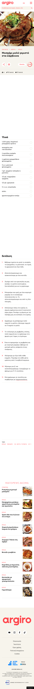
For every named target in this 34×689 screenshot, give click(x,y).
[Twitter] (14, 64)
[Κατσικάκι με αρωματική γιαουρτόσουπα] (27, 579)
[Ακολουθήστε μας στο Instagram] (14, 632)
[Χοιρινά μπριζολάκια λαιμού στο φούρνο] (27, 529)
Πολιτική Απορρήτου (17, 651)
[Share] (4, 64)
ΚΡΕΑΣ (20, 49)
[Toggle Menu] (31, 3)
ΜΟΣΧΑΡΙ (10, 444)
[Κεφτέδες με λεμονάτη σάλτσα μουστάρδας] (27, 566)
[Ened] (23, 664)
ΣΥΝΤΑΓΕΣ (5, 49)
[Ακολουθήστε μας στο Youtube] (9, 632)
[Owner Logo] (13, 663)
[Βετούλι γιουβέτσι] (27, 554)
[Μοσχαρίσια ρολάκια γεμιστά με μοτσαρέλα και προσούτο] (27, 504)
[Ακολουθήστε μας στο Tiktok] (25, 632)
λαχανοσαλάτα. (21, 379)
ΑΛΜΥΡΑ (13, 49)
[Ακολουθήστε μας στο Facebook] (19, 632)
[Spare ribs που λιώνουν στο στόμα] (27, 516)
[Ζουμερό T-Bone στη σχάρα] (27, 541)
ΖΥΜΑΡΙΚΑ (5, 487)
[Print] (9, 64)
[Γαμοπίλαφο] (27, 592)
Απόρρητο (30, 688)
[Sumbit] (31, 8)
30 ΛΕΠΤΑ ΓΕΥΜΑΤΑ (20, 444)
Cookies (17, 654)
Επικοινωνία (17, 641)
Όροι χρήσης (17, 647)
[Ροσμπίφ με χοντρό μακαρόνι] (27, 491)
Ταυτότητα (17, 644)
